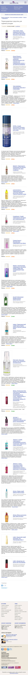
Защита (25, 17)
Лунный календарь (5, 611)
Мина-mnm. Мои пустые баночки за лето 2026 (11, 635)
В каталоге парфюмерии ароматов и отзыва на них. (20, 626)
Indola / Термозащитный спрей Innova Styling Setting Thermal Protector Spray (19, 326)
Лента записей (4, 606)
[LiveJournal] (11, 649)
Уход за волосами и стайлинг (16, 17)
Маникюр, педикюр (18, 7)
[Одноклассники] (5, 649)
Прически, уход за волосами (21, 611)
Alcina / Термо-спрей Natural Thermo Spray (18, 492)
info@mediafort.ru (4, 664)
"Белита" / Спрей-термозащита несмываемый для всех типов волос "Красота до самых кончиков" (19, 442)
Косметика (3, 7)
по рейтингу (17, 26)
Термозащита (5, 18)
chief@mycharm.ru (11, 660)
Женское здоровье (18, 617)
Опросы (3, 616)
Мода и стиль (17, 606)
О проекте (3, 652)
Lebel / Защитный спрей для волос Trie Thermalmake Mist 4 (19, 538)
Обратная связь (5, 653)
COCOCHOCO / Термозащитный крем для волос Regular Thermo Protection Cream (19, 192)
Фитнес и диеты (18, 619)
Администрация (5, 655)
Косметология (17, 613)
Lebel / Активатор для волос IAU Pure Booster (19, 561)
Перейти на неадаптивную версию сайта (14, 14)
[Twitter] (8, 649)
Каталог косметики (5, 17)
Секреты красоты (18, 605)
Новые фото (3, 608)
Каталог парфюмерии (20, 623)
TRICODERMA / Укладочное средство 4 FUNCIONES (19, 88)
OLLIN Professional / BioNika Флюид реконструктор (18, 298)
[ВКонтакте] (2, 649)
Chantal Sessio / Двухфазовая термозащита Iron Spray (19, 242)
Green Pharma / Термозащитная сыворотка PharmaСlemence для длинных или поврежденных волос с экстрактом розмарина (19, 60)
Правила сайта (5, 656)
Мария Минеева (4, 660)
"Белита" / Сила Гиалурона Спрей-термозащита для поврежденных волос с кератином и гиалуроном (19, 466)
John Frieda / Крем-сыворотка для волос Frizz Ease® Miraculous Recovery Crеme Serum (19, 33)
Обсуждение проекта (14, 673)
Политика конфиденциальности (9, 657)
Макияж (16, 614)
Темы (16, 603)
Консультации (4, 613)
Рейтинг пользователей (6, 610)
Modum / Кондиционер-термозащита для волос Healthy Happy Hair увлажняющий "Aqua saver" (19, 268)
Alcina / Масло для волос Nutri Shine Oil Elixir (19, 515)
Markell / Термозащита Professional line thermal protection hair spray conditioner (19, 168)
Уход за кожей (17, 8)
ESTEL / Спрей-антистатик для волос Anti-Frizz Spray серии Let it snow (19, 128)
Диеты (2, 614)
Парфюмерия (4, 8)
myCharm (3, 603)
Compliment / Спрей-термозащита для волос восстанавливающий (19, 218)
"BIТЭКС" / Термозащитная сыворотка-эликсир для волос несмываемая (19, 419)
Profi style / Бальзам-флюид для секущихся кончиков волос (19, 361)
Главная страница (5, 605)
